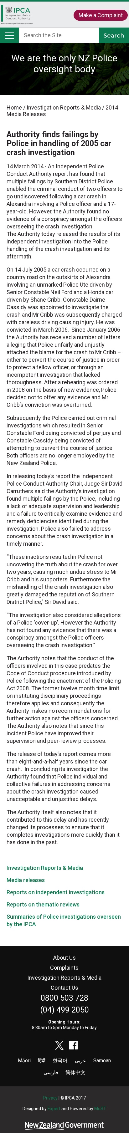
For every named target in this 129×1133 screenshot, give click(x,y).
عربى (80, 1061)
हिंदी (41, 1061)
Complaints (64, 967)
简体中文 (75, 1072)
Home (17, 18)
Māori (24, 1061)
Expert (54, 1108)
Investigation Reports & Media (45, 868)
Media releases (26, 880)
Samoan (102, 1061)
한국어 (60, 1061)
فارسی (51, 1072)
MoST (100, 1108)
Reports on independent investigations (56, 892)
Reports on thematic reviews (43, 904)
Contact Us (64, 987)
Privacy (50, 1097)
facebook (73, 1045)
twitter (59, 1045)
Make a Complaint (101, 15)
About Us (64, 957)
